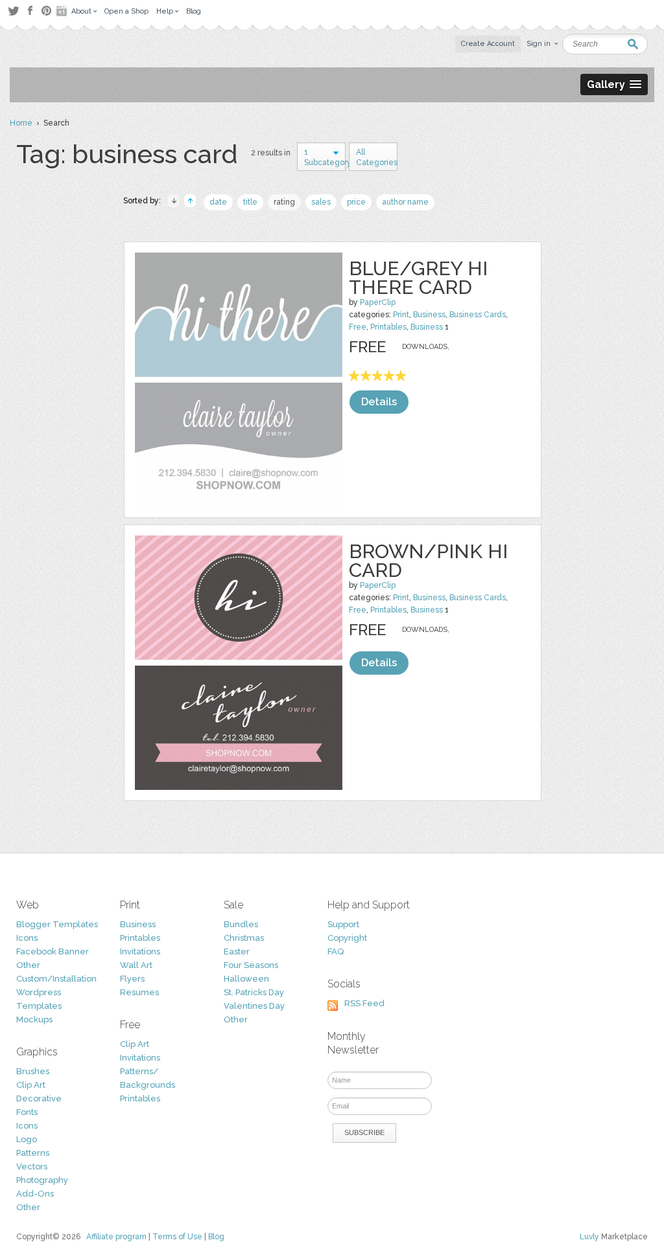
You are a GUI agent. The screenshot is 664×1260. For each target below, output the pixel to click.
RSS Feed (364, 1003)
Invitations (140, 951)
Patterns (32, 1153)
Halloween (246, 979)
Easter (237, 951)
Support (343, 924)
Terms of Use (177, 1236)
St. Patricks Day (254, 992)
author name (405, 202)
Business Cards (477, 314)
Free (357, 327)
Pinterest (46, 11)
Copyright (347, 938)
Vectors (31, 1166)
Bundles (241, 924)
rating (284, 202)
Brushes (32, 1071)
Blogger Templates (57, 924)
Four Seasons (251, 965)
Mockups (34, 1019)
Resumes (139, 992)
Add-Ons (35, 1193)
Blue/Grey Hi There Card (418, 277)
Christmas (244, 938)
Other (28, 965)
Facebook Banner (52, 951)
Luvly (589, 1236)
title (250, 202)
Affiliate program (116, 1236)
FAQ (335, 951)
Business (429, 314)
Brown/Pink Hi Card (428, 560)
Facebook (29, 11)
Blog (216, 1236)
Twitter (13, 11)
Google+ (62, 11)
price (356, 202)
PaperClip (378, 302)
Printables (388, 327)
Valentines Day (254, 1006)
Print (401, 314)
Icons (27, 938)
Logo (26, 1139)
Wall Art (136, 965)
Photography (42, 1180)
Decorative (39, 1098)
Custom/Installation (56, 979)
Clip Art (30, 1085)
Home (21, 123)
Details (379, 402)
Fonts (27, 1112)
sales (321, 202)
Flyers (132, 979)
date (218, 202)
